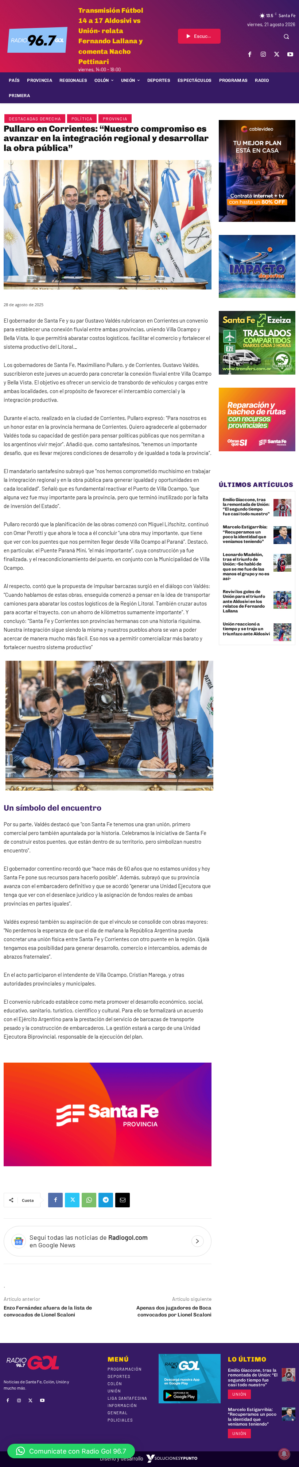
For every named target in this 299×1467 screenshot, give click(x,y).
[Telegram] (105, 1200)
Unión (239, 1393)
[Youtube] (290, 54)
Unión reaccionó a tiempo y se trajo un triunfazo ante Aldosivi (246, 628)
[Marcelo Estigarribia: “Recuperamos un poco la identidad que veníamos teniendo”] (282, 535)
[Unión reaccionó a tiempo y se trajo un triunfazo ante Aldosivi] (282, 632)
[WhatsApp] (89, 1200)
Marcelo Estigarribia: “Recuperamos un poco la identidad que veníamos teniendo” (245, 534)
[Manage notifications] (284, 1454)
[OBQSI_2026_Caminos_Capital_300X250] (257, 456)
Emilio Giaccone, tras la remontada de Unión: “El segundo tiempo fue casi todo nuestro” (246, 507)
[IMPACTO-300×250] (257, 303)
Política (82, 118)
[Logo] (37, 40)
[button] (286, 36)
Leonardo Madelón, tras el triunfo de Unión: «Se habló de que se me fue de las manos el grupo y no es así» (246, 566)
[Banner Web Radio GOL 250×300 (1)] (257, 380)
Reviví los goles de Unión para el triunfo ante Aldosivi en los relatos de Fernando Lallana (244, 601)
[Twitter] (277, 54)
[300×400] (257, 227)
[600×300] (107, 1171)
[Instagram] (263, 54)
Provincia (115, 118)
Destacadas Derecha (35, 118)
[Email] (122, 1200)
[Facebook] (250, 54)
